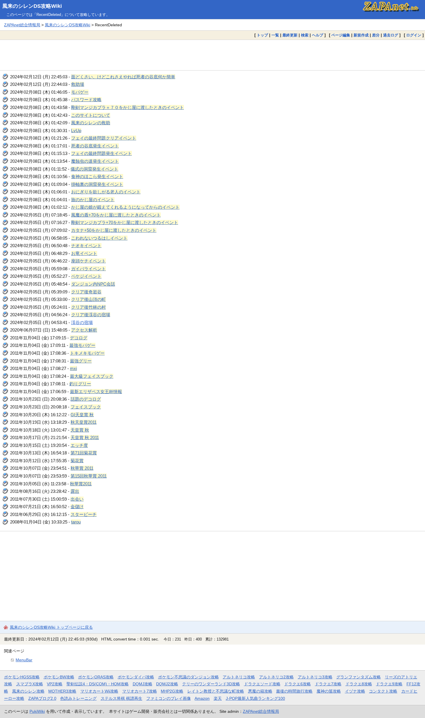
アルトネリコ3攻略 (315, 677)
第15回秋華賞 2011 (89, 475)
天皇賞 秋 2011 (85, 437)
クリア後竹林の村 (88, 307)
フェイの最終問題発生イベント (101, 153)
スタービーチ (84, 514)
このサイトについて (90, 115)
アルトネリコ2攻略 (276, 677)
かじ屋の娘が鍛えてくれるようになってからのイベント (125, 207)
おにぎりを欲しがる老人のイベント (106, 191)
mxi (73, 368)
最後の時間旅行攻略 (294, 691)
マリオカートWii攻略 (99, 691)
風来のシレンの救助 (90, 122)
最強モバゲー (82, 345)
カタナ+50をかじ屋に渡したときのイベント (113, 230)
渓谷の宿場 (82, 322)
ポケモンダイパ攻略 (136, 677)
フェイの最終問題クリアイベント (103, 138)
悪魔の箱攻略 (260, 691)
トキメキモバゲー (87, 353)
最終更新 (290, 35)
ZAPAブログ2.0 (42, 698)
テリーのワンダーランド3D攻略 (211, 684)
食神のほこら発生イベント (97, 176)
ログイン (413, 35)
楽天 (218, 698)
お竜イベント (84, 253)
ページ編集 (340, 35)
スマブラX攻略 (29, 684)
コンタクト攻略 (383, 691)
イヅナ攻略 (355, 691)
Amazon (202, 698)
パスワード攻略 (86, 99)
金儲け (77, 506)
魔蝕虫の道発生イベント (95, 161)
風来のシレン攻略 (28, 691)
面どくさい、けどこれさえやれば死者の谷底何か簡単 (123, 76)
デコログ (78, 337)
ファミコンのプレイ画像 (168, 698)
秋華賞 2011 (82, 468)
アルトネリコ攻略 (239, 677)
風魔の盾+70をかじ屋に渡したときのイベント (116, 214)
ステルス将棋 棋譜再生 (121, 698)
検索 (304, 35)
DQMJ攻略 (142, 684)
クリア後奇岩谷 (86, 291)
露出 (75, 491)
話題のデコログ (86, 399)
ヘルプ (317, 35)
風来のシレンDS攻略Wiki (32, 6)
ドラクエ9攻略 (389, 684)
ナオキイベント (86, 245)
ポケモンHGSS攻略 (22, 677)
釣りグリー (80, 383)
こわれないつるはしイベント (99, 238)
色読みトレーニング (78, 698)
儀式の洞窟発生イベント (94, 168)
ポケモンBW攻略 (59, 677)
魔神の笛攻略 (329, 691)
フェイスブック (86, 406)
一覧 (275, 35)
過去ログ (390, 35)
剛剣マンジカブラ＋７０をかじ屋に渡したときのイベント (127, 107)
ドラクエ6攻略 (297, 684)
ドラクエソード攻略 (262, 684)
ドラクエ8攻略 (358, 684)
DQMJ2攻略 (167, 684)
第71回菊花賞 (84, 452)
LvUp (76, 130)
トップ (262, 35)
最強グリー (81, 360)
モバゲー (79, 92)
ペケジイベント (86, 276)
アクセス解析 (84, 329)
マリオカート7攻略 (139, 691)
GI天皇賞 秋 (82, 414)
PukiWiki (37, 711)
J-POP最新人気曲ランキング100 (255, 698)
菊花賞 (77, 460)
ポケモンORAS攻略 (96, 677)
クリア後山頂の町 (88, 299)
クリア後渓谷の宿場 (90, 314)
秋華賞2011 (81, 483)
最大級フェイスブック (91, 376)
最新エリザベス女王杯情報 (96, 391)
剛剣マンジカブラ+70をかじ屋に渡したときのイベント (124, 222)
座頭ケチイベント (88, 260)
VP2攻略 (54, 684)
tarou (76, 521)
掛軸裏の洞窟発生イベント (97, 184)
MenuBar (24, 660)
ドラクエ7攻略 (328, 684)
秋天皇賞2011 (84, 422)
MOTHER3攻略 (62, 691)
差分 (376, 35)
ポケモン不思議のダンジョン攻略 (188, 677)
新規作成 (361, 35)
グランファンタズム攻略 (358, 677)
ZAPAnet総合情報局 (22, 25)
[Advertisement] (212, 55)
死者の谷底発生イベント (95, 145)
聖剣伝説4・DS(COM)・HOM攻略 (97, 684)
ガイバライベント (88, 268)
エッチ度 (79, 445)
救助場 (77, 84)
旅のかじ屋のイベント (92, 199)
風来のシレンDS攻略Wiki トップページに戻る (51, 627)
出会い (77, 499)
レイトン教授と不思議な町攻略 (215, 691)
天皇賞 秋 (80, 430)
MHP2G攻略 (172, 691)
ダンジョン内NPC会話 (93, 284)
